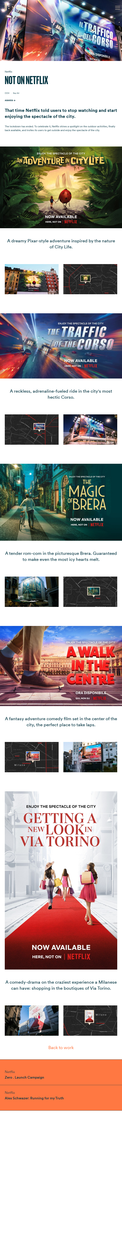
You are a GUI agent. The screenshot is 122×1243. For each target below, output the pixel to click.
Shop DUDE (106, 7)
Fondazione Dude (83, 7)
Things (64, 7)
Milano (17, 7)
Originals (41, 7)
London (28, 7)
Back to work (61, 1047)
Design (53, 7)
